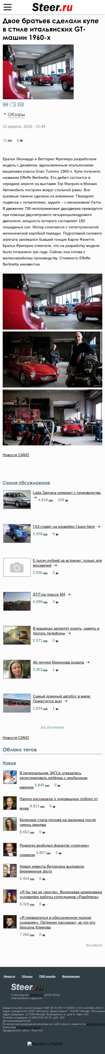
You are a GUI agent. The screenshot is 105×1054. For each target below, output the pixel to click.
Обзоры (16, 114)
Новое (9, 763)
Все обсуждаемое (52, 726)
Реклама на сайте (28, 1027)
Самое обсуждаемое (26, 482)
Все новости (94, 944)
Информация (71, 976)
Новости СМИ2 (16, 455)
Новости (9, 976)
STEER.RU (36, 994)
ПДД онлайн (47, 976)
